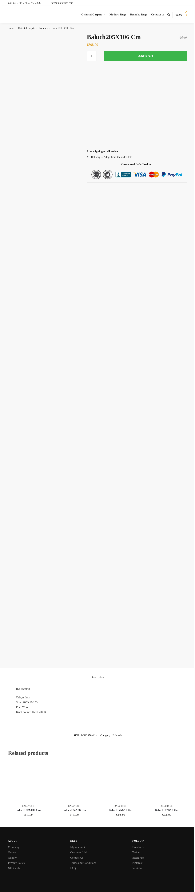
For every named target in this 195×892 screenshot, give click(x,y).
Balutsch (43, 28)
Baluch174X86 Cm (74, 810)
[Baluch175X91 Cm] (120, 782)
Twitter (136, 852)
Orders (12, 852)
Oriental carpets (26, 28)
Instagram (138, 857)
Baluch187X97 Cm (166, 810)
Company (14, 847)
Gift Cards (14, 868)
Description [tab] (98, 677)
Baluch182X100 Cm (28, 810)
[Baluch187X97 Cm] (166, 782)
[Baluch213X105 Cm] (185, 37)
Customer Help (79, 852)
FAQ (73, 868)
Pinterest (137, 862)
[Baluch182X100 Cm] (28, 782)
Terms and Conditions (83, 862)
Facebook (138, 847)
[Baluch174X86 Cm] (74, 782)
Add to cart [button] (28, 822)
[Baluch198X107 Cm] (181, 37)
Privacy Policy (16, 862)
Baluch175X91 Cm (120, 810)
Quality (12, 857)
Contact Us (76, 857)
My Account (77, 847)
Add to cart (145, 56)
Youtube (137, 868)
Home (11, 28)
